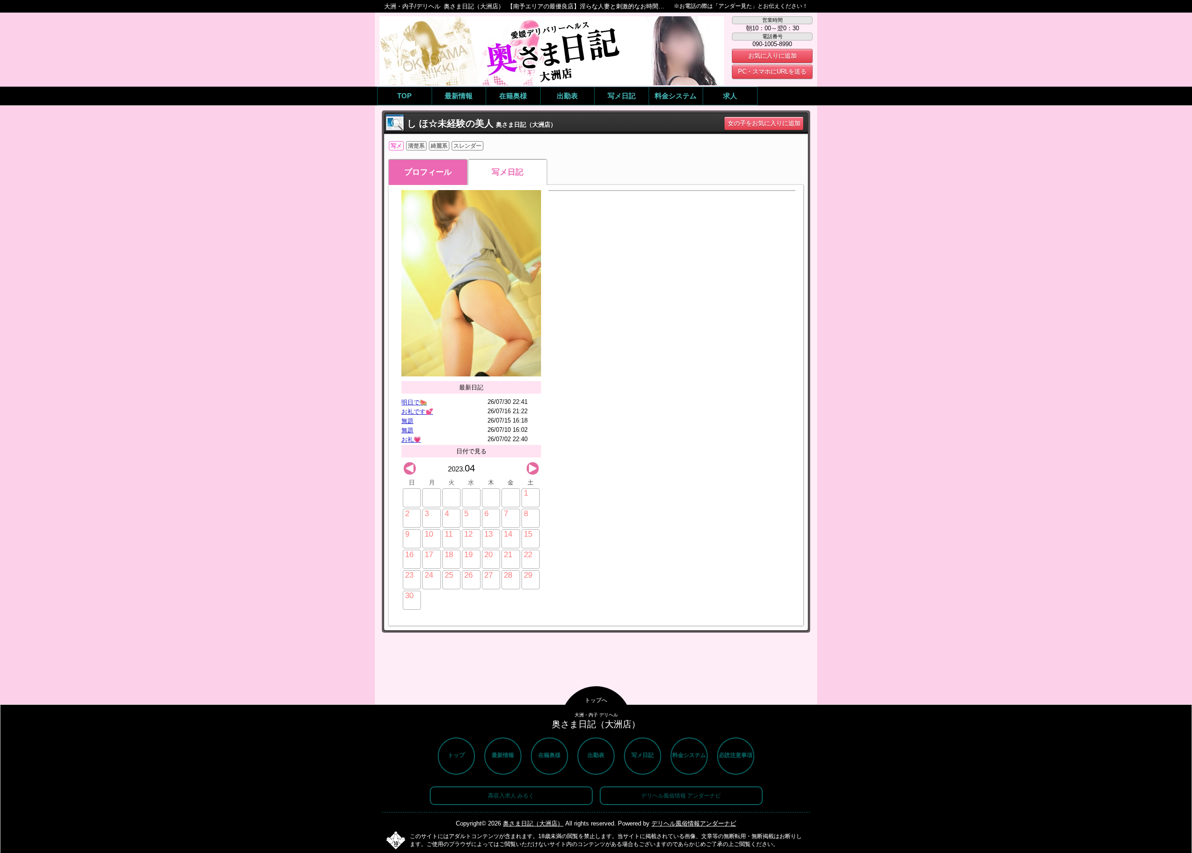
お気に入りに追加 (772, 55)
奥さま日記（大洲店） (533, 823)
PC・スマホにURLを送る (772, 71)
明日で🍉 (414, 402)
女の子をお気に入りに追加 (764, 123)
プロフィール (428, 172)
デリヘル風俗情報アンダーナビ (693, 823)
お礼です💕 (417, 411)
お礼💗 (411, 439)
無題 (407, 420)
